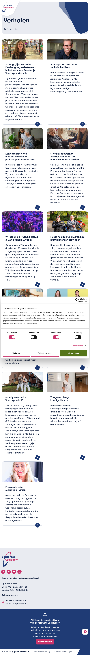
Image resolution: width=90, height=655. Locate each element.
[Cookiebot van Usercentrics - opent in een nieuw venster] (77, 300)
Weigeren (16, 353)
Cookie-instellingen (63, 652)
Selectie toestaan (45, 353)
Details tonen (77, 346)
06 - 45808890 (19, 590)
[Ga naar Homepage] (5, 29)
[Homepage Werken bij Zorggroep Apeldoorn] (45, 559)
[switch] (34, 337)
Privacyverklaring (42, 652)
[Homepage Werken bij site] (7, 7)
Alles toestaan (73, 353)
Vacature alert (45, 642)
